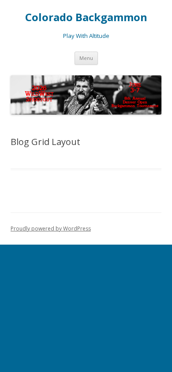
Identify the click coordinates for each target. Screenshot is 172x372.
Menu (86, 58)
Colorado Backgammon (86, 17)
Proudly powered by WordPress (51, 228)
